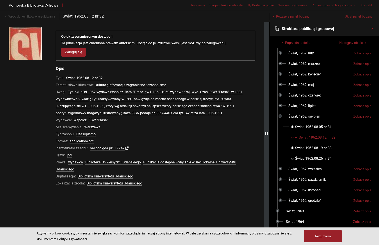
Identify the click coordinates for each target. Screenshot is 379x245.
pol (69, 155)
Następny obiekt (351, 43)
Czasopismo (86, 134)
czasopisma (156, 85)
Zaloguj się (73, 52)
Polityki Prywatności (72, 239)
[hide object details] (266, 133)
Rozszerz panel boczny (292, 16)
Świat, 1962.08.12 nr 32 (84, 78)
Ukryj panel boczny (358, 16)
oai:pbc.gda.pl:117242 (107, 148)
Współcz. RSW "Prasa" (90, 120)
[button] (324, 29)
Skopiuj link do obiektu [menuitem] (226, 5)
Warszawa (92, 127)
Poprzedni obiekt (297, 43)
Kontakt (366, 5)
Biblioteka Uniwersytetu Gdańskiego (113, 162)
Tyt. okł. (74, 92)
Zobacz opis (362, 53)
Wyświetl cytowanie (292, 5)
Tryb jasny (197, 5)
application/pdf (82, 141)
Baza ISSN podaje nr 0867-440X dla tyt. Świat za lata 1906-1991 (172, 113)
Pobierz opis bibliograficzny (332, 5)
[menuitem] (301, 53)
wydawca (75, 162)
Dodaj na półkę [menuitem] (263, 5)
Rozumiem (323, 236)
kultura (100, 85)
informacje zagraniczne (127, 85)
